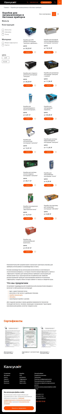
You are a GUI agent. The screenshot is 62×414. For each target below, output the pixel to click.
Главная (6, 7)
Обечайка (8, 32)
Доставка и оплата (7, 376)
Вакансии (6, 381)
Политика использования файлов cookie (45, 387)
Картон (7, 45)
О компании (7, 373)
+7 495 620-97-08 (38, 396)
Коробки (22, 373)
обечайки (12, 297)
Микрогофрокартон (11, 43)
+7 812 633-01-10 (38, 394)
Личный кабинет (38, 373)
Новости (6, 379)
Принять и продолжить (19, 408)
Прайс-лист (23, 381)
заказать (28, 52)
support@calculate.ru (40, 398)
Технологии (37, 377)
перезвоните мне (46, 2)
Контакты (6, 383)
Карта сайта (23, 383)
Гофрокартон (23, 379)
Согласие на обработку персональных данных (44, 384)
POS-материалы (23, 376)
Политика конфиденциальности (43, 379)
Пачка (7, 34)
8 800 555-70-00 (34, 2)
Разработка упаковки (40, 375)
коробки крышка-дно (15, 295)
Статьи (36, 388)
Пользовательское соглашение (42, 381)
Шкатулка (8, 30)
